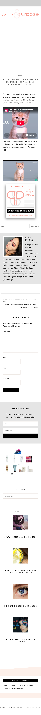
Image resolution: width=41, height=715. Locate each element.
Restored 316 (36, 707)
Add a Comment (35, 226)
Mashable (6, 100)
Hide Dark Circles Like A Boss (20, 606)
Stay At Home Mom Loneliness (20, 537)
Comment (7, 331)
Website (6, 379)
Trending (20, 75)
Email (5, 368)
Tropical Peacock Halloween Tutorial (20, 640)
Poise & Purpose (20, 13)
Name (6, 357)
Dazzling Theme (18, 707)
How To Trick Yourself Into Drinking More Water (20, 571)
